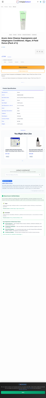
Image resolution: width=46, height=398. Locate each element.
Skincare (14, 6)
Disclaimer (9, 56)
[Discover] (39, 174)
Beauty (10, 6)
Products (6, 6)
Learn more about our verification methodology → (12, 234)
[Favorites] (38, 2)
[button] (40, 2)
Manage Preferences (23, 389)
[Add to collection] (42, 52)
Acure (4, 47)
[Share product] (40, 52)
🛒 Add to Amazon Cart (23, 71)
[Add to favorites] (37, 52)
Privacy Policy (29, 388)
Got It (23, 392)
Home (2, 6)
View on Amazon (23, 67)
